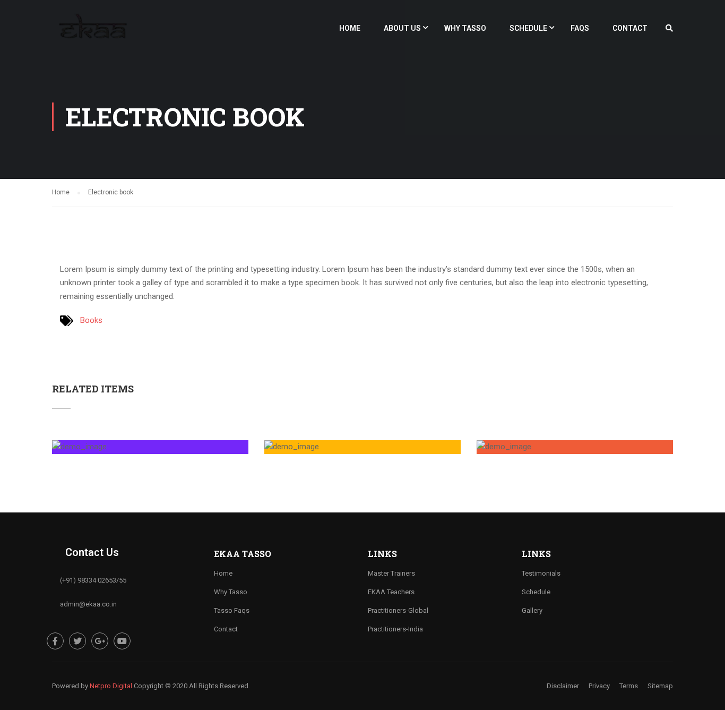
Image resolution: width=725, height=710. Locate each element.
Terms (628, 686)
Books (91, 320)
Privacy (599, 686)
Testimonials (541, 573)
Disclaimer (563, 686)
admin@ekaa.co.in (88, 604)
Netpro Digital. (112, 686)
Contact (630, 28)
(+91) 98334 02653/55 (93, 580)
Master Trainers (391, 573)
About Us (402, 28)
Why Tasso (465, 28)
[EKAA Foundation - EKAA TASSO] (92, 32)
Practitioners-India (395, 629)
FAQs (580, 28)
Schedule (528, 28)
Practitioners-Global (398, 610)
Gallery (532, 610)
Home (349, 28)
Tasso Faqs (231, 610)
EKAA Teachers (391, 592)
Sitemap (660, 686)
